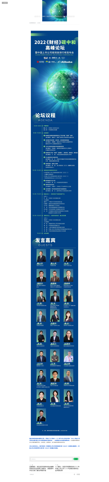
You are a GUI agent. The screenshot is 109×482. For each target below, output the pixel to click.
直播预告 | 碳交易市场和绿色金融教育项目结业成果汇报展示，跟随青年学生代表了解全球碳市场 (41, 468)
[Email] (77, 474)
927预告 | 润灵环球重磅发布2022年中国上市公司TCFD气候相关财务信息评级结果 (67, 468)
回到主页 (5, 2)
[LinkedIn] (74, 474)
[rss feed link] (79, 474)
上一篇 (31, 464)
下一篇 (56, 464)
